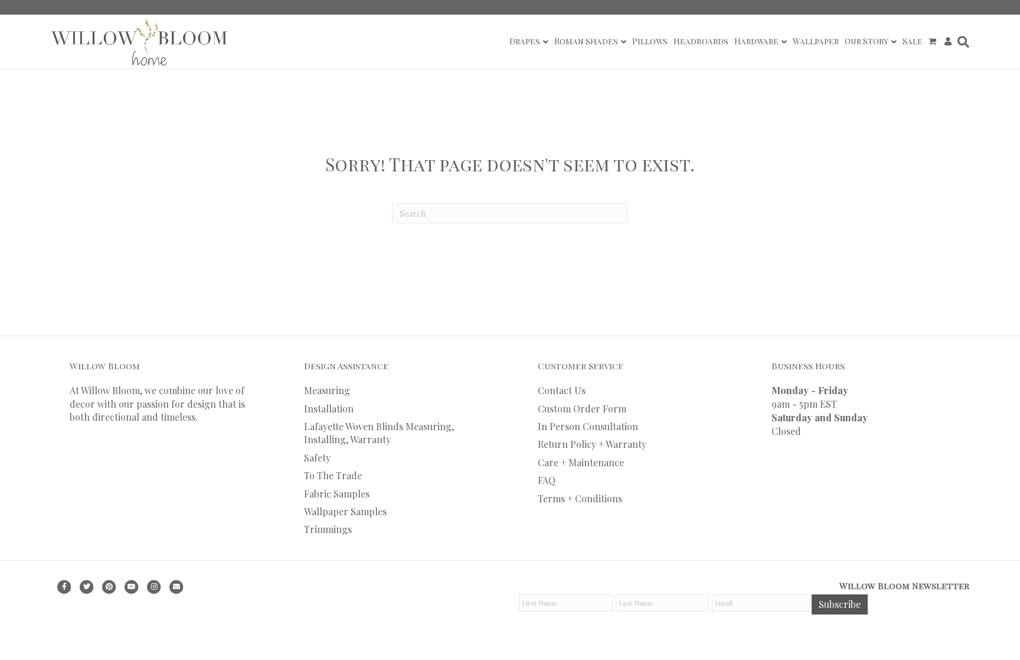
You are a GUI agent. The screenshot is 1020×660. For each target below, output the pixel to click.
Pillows (650, 41)
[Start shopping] (933, 41)
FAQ (546, 480)
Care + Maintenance (581, 462)
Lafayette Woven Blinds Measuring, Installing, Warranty (379, 433)
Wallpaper (816, 41)
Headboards (701, 41)
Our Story (866, 41)
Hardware (756, 41)
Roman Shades (586, 41)
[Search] (961, 42)
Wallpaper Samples (345, 511)
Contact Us (562, 390)
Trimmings (328, 529)
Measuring (327, 390)
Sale (913, 41)
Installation (329, 408)
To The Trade (333, 475)
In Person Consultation (588, 426)
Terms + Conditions (580, 498)
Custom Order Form (582, 408)
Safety (317, 457)
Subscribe (840, 604)
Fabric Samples (337, 493)
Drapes (524, 41)
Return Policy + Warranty (592, 444)
